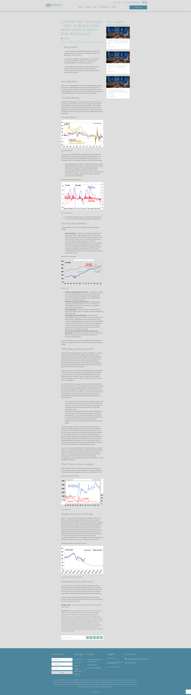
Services (88, 7)
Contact (113, 7)
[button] (87, 637)
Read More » (111, 46)
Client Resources (104, 7)
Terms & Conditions (94, 668)
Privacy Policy (92, 665)
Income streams (111, 658)
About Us (80, 7)
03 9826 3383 (117, 2)
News (94, 7)
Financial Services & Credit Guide (94, 661)
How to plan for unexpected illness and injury (115, 662)
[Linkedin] (143, 2)
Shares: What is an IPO (113, 667)
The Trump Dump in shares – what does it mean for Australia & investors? (118, 91)
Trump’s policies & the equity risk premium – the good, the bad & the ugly (118, 42)
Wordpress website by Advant (95, 692)
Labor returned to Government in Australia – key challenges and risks (118, 67)
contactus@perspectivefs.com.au (131, 2)
